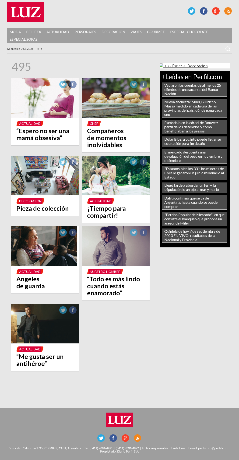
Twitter (191, 11)
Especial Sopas (23, 39)
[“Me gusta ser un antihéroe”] (45, 342)
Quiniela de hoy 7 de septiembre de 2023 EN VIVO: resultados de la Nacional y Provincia (192, 235)
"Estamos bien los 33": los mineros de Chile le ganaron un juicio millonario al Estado (194, 172)
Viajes (136, 32)
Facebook (203, 11)
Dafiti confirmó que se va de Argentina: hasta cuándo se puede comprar (191, 202)
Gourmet (156, 32)
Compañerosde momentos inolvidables (106, 138)
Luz (25, 12)
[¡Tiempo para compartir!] (116, 193)
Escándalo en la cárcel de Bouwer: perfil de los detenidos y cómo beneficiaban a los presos (191, 126)
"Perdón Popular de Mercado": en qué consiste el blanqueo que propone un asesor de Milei (194, 218)
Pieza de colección (42, 208)
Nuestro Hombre (105, 272)
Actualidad (57, 32)
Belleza (33, 32)
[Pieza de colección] (45, 193)
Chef (94, 123)
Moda (15, 32)
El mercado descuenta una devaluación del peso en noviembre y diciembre (193, 156)
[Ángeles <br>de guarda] (45, 264)
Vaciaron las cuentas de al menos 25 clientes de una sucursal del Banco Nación (192, 89)
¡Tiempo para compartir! (106, 211)
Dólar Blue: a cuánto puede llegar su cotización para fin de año (192, 141)
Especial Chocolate (189, 32)
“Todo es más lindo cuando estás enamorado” (113, 286)
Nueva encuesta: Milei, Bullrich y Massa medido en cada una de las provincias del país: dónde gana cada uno (193, 108)
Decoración (113, 32)
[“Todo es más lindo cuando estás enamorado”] (116, 264)
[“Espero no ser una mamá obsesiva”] (45, 116)
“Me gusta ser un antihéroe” (40, 360)
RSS (228, 11)
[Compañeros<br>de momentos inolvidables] (116, 116)
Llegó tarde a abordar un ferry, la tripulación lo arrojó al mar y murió (191, 187)
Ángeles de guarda (30, 282)
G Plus (216, 11)
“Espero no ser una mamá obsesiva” (42, 134)
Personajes (85, 32)
